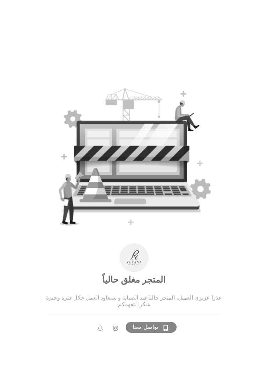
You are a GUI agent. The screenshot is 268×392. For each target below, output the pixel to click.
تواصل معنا (145, 327)
